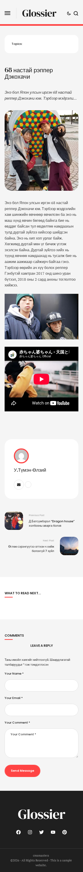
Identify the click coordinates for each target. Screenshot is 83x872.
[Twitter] (41, 832)
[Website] (28, 484)
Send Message (22, 770)
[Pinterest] (64, 832)
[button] (7, 13)
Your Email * (14, 698)
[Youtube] (53, 832)
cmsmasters (41, 855)
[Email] (19, 485)
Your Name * (14, 674)
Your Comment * (17, 723)
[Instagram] (30, 832)
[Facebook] (18, 832)
